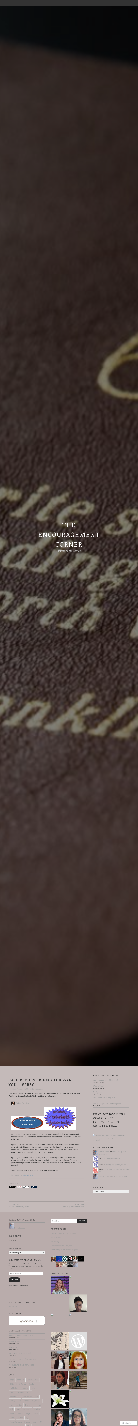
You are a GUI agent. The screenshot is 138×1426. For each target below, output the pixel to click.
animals (20, 1380)
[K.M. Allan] (60, 1323)
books (31, 1384)
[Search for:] (69, 1221)
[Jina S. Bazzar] (60, 1399)
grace (18, 1409)
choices (25, 1388)
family (12, 1401)
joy (27, 1417)
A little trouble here (119, 1176)
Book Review (21, 1384)
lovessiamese (37, 1089)
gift (40, 1405)
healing (37, 1409)
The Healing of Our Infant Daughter (107, 1104)
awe (36, 1380)
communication (24, 1392)
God (11, 1409)
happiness (27, 1409)
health (12, 1413)
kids (34, 1422)
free (11, 1405)
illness (35, 1413)
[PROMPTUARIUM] (78, 1341)
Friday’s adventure (113, 1159)
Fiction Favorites (22, 1103)
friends (28, 1405)
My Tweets (13, 1306)
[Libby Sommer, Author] (78, 1380)
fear (19, 1401)
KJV (40, 1422)
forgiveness (36, 1401)
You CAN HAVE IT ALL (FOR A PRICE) (21, 1365)
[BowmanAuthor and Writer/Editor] (78, 1360)
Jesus (12, 1417)
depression (27, 1396)
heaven (21, 1413)
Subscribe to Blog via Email (25, 1260)
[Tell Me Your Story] (78, 1285)
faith (36, 1396)
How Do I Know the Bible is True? (105, 1080)
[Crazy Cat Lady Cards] (60, 1285)
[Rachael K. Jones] (60, 1380)
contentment (15, 1396)
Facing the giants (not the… (117, 1165)
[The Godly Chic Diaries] (78, 1323)
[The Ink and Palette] (78, 1399)
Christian (34, 1388)
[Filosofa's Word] (60, 1360)
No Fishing (97, 1092)
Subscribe (14, 1280)
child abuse (14, 1388)
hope (28, 1413)
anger (12, 1380)
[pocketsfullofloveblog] (78, 1303)
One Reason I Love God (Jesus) (104, 1098)
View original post (16, 1175)
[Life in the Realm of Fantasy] (60, 1341)
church (13, 1392)
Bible (12, 1384)
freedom (19, 1405)
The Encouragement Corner (69, 534)
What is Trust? (98, 1086)
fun (35, 1405)
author (29, 1380)
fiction (26, 1401)
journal (20, 1417)
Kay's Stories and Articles (20, 1422)
